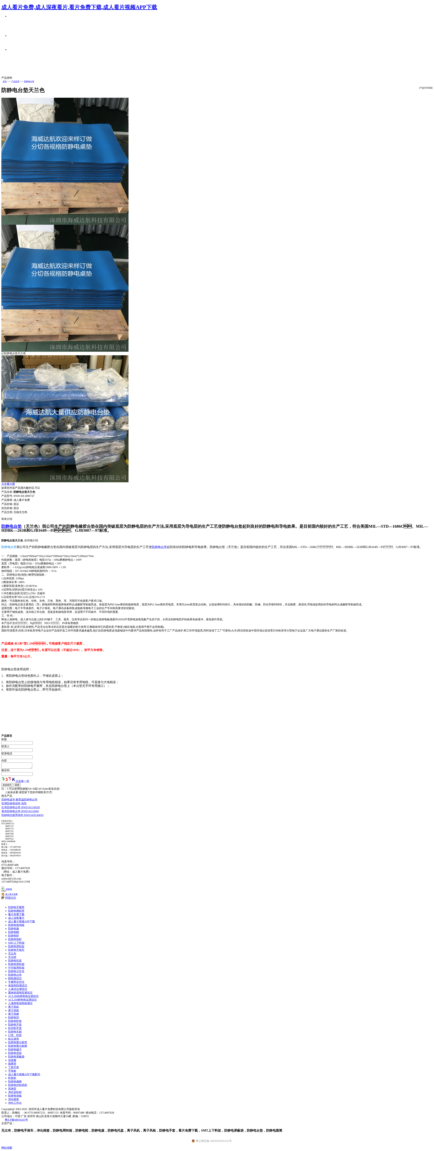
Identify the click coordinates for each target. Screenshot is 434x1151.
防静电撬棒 (15, 1081)
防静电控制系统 (17, 1085)
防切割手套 (15, 1028)
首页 (5, 81)
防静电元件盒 (16, 971)
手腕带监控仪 (16, 981)
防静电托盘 (15, 960)
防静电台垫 (29, 81)
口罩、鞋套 (15, 1035)
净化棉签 (13, 1099)
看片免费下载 (16, 914)
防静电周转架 (16, 946)
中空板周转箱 (16, 967)
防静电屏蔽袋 (16, 1056)
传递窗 (12, 1060)
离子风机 (13, 1006)
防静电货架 (15, 1053)
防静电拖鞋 (15, 939)
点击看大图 (8, 483)
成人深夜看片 (16, 917)
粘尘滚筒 (13, 1038)
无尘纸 (12, 957)
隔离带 (12, 1063)
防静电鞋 (13, 935)
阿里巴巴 (10, 897)
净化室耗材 (15, 1092)
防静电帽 (13, 932)
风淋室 (12, 1088)
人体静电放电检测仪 (20, 1003)
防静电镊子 (15, 1049)
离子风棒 (13, 1013)
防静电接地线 (16, 925)
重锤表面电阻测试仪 (20, 992)
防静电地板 (15, 1095)
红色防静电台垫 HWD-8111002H (21, 807)
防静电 (9, 889)
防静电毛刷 (15, 1031)
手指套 (12, 1070)
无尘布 (12, 953)
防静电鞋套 (15, 1021)
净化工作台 (15, 1102)
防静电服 (13, 928)
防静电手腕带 (16, 907)
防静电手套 (15, 1024)
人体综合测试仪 (17, 989)
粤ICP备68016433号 (16, 1119)
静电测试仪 (15, 978)
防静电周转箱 (16, 964)
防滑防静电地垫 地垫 (14, 803)
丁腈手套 (13, 1067)
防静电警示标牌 (17, 1045)
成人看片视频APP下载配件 (24, 1074)
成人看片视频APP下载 (21, 921)
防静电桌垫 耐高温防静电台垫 (19, 799)
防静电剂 (13, 1017)
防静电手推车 (16, 949)
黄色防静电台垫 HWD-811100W (20, 811)
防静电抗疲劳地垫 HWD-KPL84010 (22, 815)
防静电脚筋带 (16, 910)
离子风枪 (13, 1010)
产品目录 (15, 81)
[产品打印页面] (426, 88)
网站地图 (6, 1147)
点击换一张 (22, 781)
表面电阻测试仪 (17, 985)
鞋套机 (12, 1077)
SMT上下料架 (16, 942)
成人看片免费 (11, 894)
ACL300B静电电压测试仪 (23, 996)
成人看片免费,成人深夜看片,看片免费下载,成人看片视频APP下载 (79, 7)
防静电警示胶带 (17, 1042)
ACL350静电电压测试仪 (22, 999)
